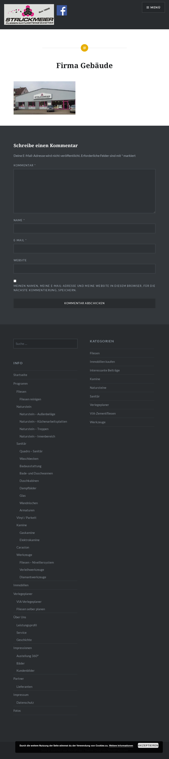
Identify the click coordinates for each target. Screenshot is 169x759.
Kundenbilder (25, 670)
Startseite (20, 375)
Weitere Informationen (121, 745)
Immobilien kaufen (102, 361)
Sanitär (95, 396)
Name (19, 220)
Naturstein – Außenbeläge (37, 414)
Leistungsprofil (26, 625)
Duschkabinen (29, 480)
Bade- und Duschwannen (36, 473)
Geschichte (24, 640)
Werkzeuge (98, 422)
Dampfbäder (28, 488)
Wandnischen (29, 503)
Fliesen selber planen (30, 609)
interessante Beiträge (105, 370)
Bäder (20, 663)
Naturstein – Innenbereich (37, 436)
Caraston (22, 547)
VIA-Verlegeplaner (29, 601)
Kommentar (25, 165)
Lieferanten (24, 686)
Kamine (95, 379)
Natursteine (98, 387)
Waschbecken (29, 458)
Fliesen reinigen (30, 399)
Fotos (17, 710)
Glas (23, 495)
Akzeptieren (148, 745)
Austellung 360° (27, 656)
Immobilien (20, 585)
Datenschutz (25, 702)
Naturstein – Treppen (34, 429)
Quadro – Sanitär (31, 451)
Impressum (20, 694)
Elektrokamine (30, 540)
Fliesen (95, 353)
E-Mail (20, 240)
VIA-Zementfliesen (103, 413)
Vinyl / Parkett (26, 517)
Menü (155, 7)
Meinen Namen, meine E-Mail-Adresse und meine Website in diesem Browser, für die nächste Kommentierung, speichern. (85, 288)
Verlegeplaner (99, 405)
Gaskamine (27, 532)
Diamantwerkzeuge (33, 577)
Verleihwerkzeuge (32, 569)
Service (21, 632)
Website (20, 260)
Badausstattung (30, 466)
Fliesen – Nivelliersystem (37, 562)
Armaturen (27, 510)
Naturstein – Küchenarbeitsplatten (43, 421)
